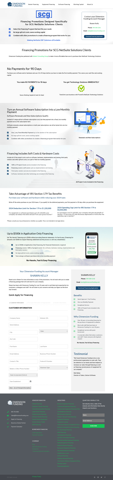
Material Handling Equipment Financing (68, 440)
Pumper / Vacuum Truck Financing (66, 416)
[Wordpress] (94, 477)
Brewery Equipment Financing (65, 403)
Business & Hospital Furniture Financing (68, 427)
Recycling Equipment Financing (65, 450)
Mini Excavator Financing (64, 414)
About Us (90, 4)
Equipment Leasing (62, 422)
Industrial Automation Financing (41, 409)
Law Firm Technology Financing (65, 437)
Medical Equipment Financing (65, 442)
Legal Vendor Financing (38, 411)
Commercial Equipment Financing (66, 406)
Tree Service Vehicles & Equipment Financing (69, 461)
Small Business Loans (63, 453)
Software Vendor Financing (39, 416)
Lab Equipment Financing (64, 435)
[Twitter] (101, 477)
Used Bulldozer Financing (64, 411)
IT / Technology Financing (64, 429)
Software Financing (64, 4)
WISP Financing (36, 424)
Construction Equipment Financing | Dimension (69, 409)
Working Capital (78, 4)
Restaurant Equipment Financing (66, 448)
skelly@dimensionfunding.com (96, 31)
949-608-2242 (97, 27)
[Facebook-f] (105, 477)
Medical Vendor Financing (39, 414)
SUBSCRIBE (93, 426)
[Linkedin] (98, 477)
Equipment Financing (48, 4)
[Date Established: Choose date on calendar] (30, 381)
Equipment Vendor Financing (40, 406)
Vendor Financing (33, 4)
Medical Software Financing (64, 445)
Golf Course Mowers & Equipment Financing (69, 424)
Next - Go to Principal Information (20, 388)
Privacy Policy (36, 476)
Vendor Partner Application (39, 419)
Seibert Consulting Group (40, 56)
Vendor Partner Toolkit (38, 422)
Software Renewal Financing (65, 458)
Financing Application (63, 466)
